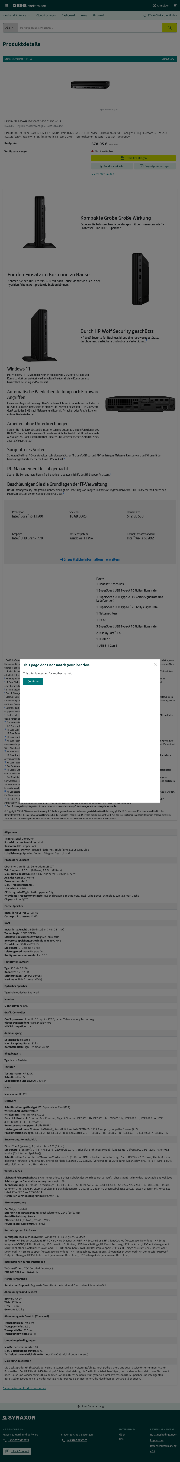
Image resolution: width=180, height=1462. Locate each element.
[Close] (155, 665)
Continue (33, 681)
